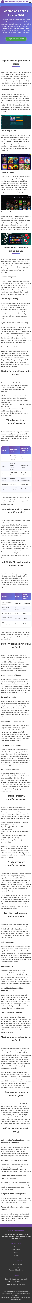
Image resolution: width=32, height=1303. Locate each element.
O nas (16, 1255)
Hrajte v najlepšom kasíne (16, 38)
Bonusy (16, 1252)
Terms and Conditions (16, 1270)
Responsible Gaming (16, 1264)
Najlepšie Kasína (16, 1249)
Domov (16, 1247)
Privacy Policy (16, 1267)
